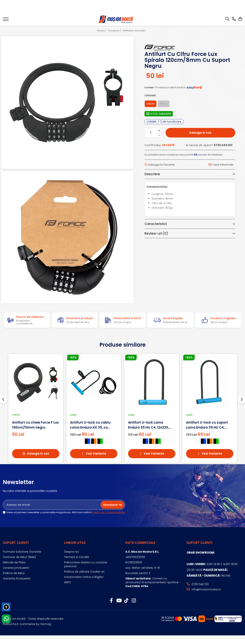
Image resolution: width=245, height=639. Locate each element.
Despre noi (71, 552)
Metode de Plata (14, 562)
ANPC (67, 582)
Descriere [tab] (152, 174)
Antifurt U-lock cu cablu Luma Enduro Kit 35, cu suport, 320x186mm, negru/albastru (90, 425)
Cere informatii (222, 165)
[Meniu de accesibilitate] (6, 607)
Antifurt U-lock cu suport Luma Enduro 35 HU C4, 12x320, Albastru (207, 425)
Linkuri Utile (75, 542)
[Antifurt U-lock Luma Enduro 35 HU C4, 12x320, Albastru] (151, 382)
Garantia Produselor (17, 578)
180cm (163, 104)
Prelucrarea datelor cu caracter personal (85, 564)
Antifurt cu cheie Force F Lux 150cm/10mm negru (35, 425)
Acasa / (102, 30)
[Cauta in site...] (227, 19)
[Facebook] (111, 600)
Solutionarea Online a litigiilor (84, 577)
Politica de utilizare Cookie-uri (84, 572)
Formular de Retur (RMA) (19, 557)
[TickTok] (126, 600)
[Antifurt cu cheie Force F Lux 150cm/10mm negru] (35, 382)
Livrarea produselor (16, 568)
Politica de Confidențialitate (108, 512)
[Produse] (6, 20)
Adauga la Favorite (161, 165)
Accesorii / (115, 30)
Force (16, 415)
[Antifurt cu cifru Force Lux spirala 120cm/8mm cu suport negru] (67, 102)
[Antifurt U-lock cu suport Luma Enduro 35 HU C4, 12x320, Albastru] (209, 382)
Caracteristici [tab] (156, 224)
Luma (73, 415)
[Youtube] (118, 600)
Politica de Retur (14, 573)
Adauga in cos (200, 133)
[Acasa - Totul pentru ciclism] (116, 19)
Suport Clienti (16, 542)
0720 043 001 (200, 584)
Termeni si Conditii (76, 557)
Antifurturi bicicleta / (135, 30)
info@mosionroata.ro (206, 589)
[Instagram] (133, 600)
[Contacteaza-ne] (234, 19)
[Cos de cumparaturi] (240, 19)
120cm (150, 104)
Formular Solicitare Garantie (22, 552)
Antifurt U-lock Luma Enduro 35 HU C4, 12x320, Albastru (148, 425)
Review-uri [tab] (156, 233)
